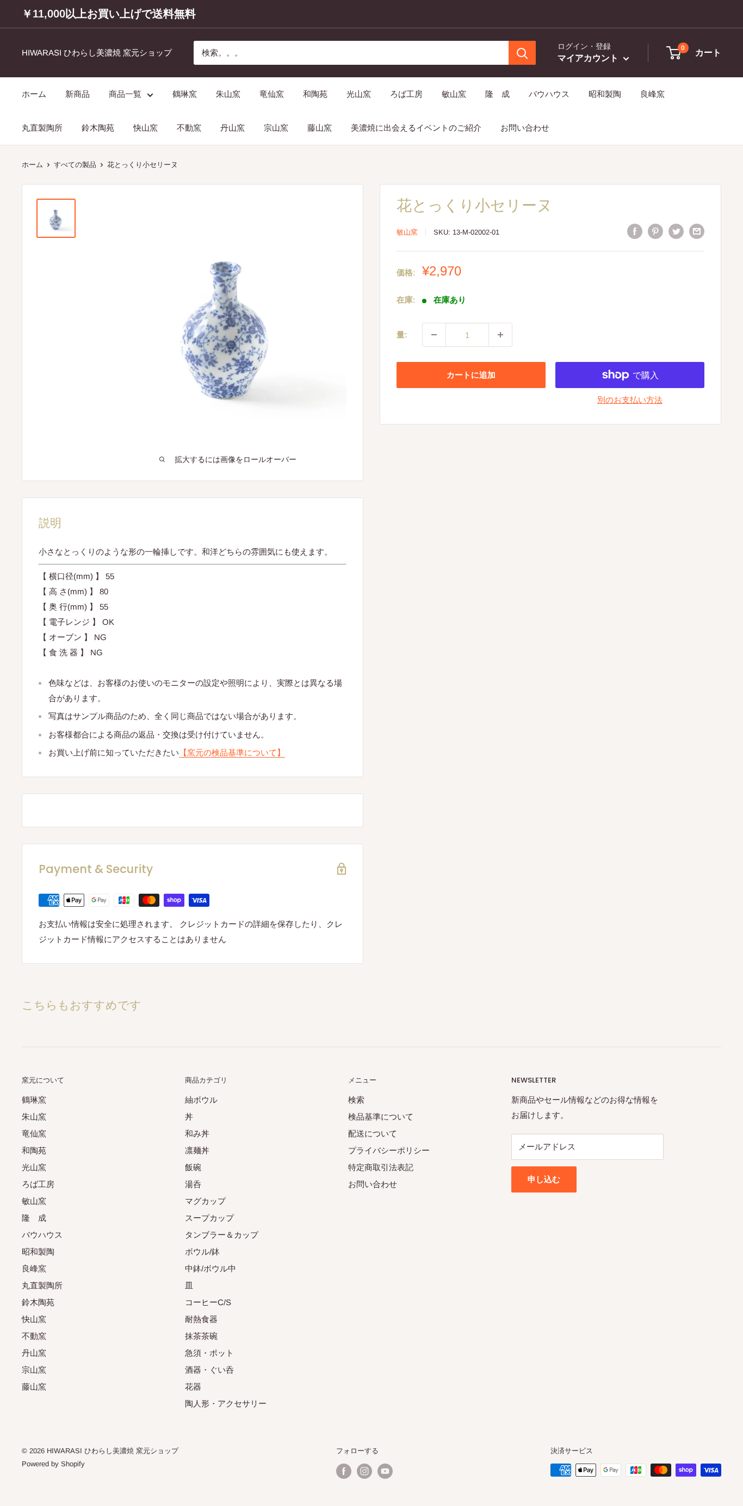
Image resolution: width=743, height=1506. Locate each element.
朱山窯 (228, 94)
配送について (372, 1133)
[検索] (522, 53)
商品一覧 (125, 94)
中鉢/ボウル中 (210, 1268)
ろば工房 (406, 94)
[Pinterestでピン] (655, 231)
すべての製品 (75, 165)
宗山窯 (276, 128)
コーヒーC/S (208, 1302)
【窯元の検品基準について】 (232, 752)
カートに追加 (471, 374)
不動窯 (189, 128)
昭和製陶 (605, 94)
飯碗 (193, 1167)
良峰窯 (652, 94)
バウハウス (549, 94)
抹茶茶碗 (201, 1336)
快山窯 (145, 128)
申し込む (544, 1179)
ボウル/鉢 (202, 1251)
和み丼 (197, 1133)
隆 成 (497, 94)
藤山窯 (319, 128)
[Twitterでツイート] (676, 231)
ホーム (34, 94)
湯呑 (193, 1184)
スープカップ (209, 1217)
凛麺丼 (197, 1150)
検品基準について (380, 1116)
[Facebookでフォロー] (343, 1471)
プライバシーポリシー (389, 1150)
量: (402, 334)
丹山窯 (232, 128)
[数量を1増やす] (500, 334)
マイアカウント (589, 58)
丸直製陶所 (42, 128)
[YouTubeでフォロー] (385, 1471)
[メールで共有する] (696, 231)
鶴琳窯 (184, 94)
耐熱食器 (201, 1319)
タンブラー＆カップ (221, 1234)
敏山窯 (454, 94)
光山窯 (358, 94)
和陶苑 (315, 94)
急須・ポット (209, 1352)
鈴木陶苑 (98, 128)
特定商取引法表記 (380, 1167)
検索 (356, 1099)
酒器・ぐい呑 (209, 1369)
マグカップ (205, 1201)
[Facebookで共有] (634, 231)
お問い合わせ (524, 128)
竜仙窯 (271, 94)
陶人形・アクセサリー (226, 1403)
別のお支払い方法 (629, 399)
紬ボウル (201, 1099)
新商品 (77, 94)
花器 (193, 1386)
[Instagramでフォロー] (364, 1471)
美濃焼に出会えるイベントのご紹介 (416, 128)
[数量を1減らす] (434, 334)
